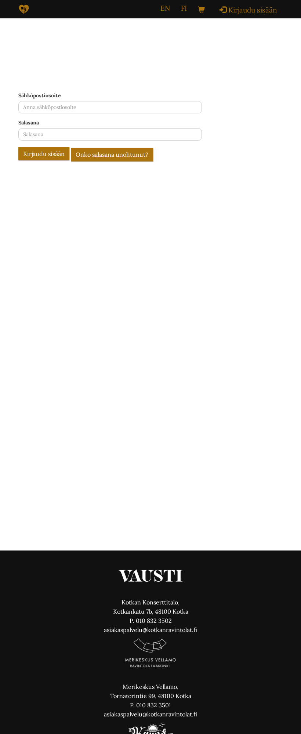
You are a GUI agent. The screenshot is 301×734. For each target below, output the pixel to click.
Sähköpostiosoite (39, 95)
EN (165, 8)
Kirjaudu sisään (44, 153)
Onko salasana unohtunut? (112, 154)
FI (184, 8)
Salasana (28, 122)
